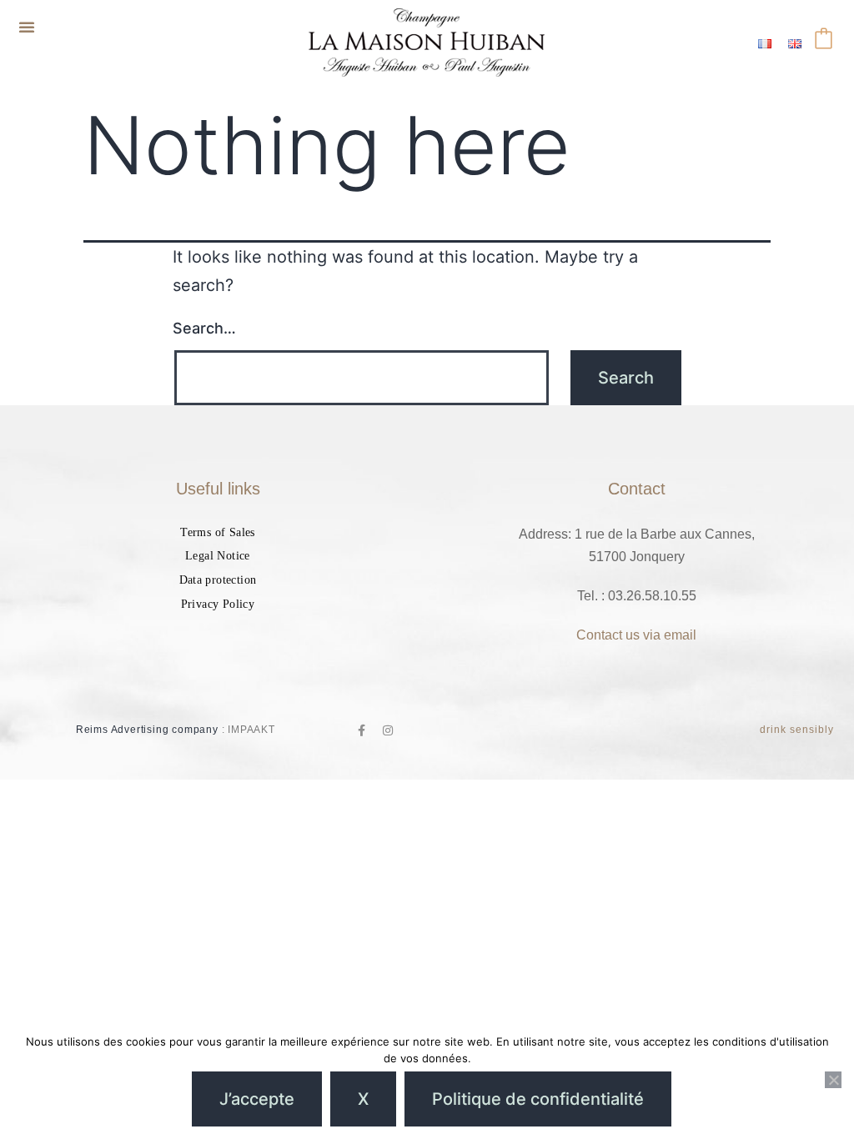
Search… (204, 328)
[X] (833, 1079)
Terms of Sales (217, 532)
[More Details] (827, 42)
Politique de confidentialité (538, 1099)
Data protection (218, 580)
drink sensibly (797, 729)
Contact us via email (636, 635)
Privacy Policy (218, 604)
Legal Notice (217, 555)
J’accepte (256, 1099)
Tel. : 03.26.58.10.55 (636, 596)
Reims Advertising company (147, 729)
